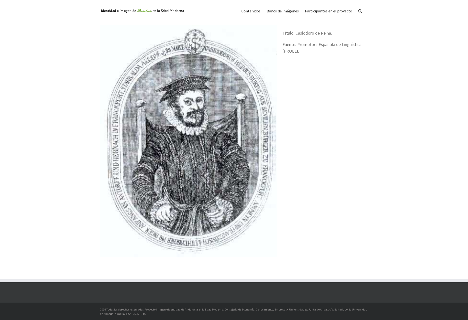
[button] (360, 10)
